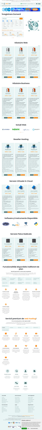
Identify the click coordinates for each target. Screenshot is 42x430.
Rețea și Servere (4, 400)
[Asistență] (38, 3)
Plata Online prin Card (5, 401)
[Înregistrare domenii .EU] (21, 9)
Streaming (29, 402)
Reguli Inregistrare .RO (31, 406)
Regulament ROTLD (31, 407)
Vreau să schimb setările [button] (34, 428)
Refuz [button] (28, 428)
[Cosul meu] (36, 3)
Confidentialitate (17, 408)
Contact (3, 397)
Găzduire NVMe (30, 398)
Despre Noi (3, 398)
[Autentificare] (39, 3)
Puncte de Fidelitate (4, 406)
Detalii (6, 77)
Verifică (21, 18)
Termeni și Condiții (17, 409)
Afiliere (3, 407)
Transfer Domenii (17, 399)
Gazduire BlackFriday (31, 399)
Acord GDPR (17, 407)
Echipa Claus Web (4, 399)
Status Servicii (4, 402)
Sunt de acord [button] (24, 428)
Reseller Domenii (17, 398)
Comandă (10, 77)
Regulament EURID (30, 408)
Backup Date (3, 408)
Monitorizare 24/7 (4, 409)
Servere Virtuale (30, 400)
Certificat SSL (17, 402)
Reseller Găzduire (30, 397)
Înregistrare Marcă (17, 401)
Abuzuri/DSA (17, 406)
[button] (39, 45)
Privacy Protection (17, 400)
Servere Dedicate (30, 401)
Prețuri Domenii (17, 397)
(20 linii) (31, 3)
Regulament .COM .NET (31, 409)
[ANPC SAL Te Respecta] (12, 426)
